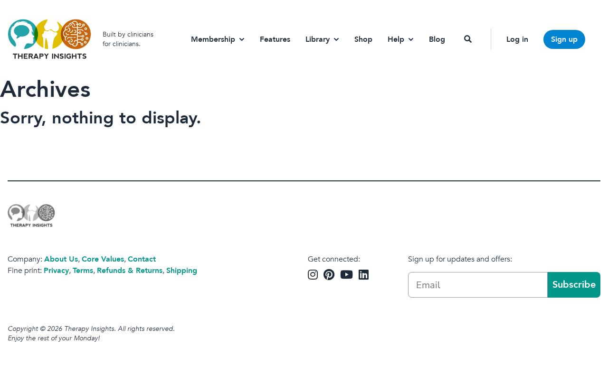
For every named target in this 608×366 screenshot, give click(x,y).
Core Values (103, 259)
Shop (363, 39)
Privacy (56, 270)
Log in (517, 39)
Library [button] (317, 39)
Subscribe (574, 284)
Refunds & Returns (129, 270)
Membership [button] (213, 39)
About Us (61, 259)
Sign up (564, 39)
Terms (83, 270)
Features (275, 39)
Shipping (181, 270)
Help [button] (396, 39)
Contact (142, 259)
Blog (437, 39)
